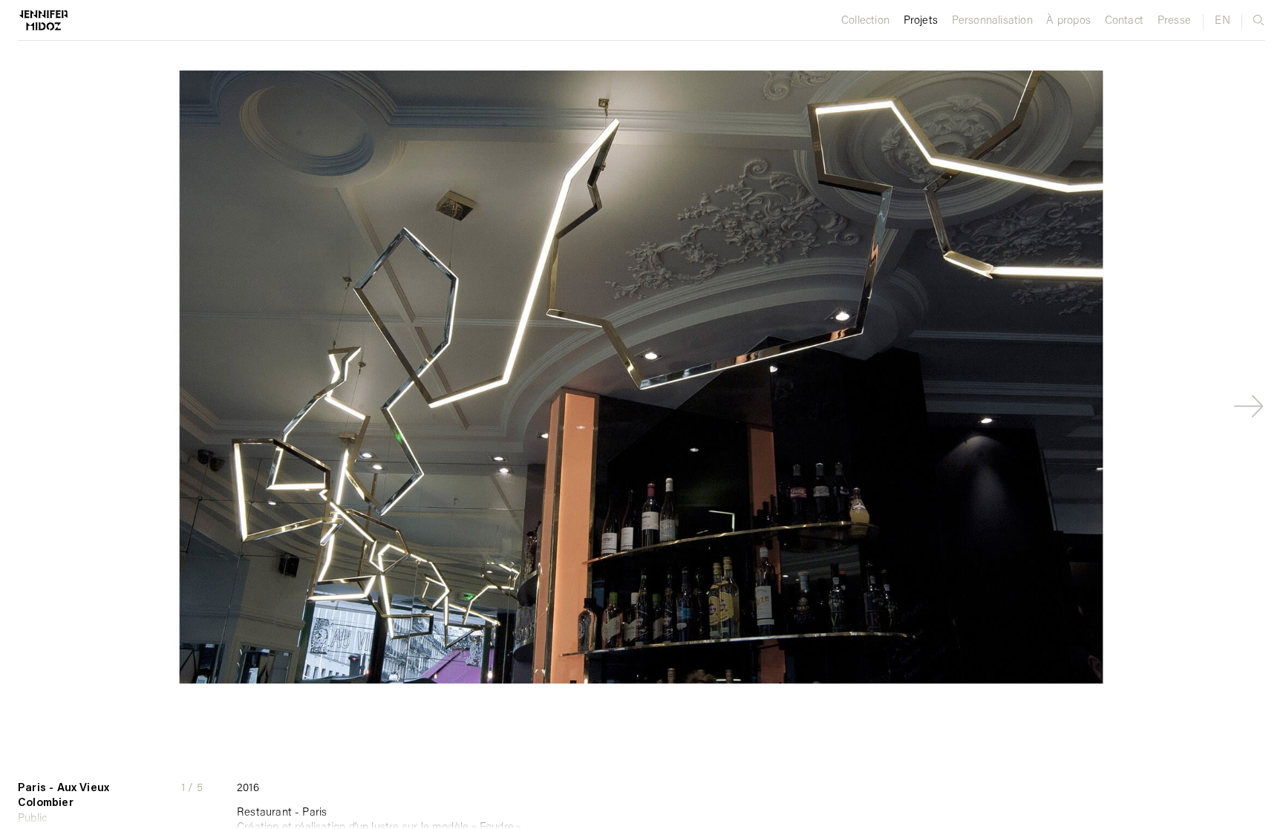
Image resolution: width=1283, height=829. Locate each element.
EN (1222, 21)
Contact (1124, 21)
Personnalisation (992, 21)
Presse (1174, 21)
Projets (921, 21)
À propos (1068, 21)
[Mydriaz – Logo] (34, 22)
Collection (865, 21)
